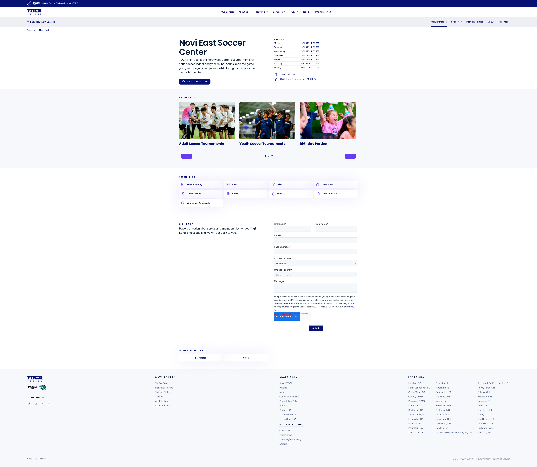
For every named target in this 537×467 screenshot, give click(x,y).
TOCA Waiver (467, 458)
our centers (227, 11)
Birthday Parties (474, 21)
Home (455, 458)
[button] (245, 11)
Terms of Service (501, 458)
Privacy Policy (483, 458)
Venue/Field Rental (498, 21)
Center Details (439, 21)
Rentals (306, 11)
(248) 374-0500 (287, 74)
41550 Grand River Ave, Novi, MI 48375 (298, 79)
